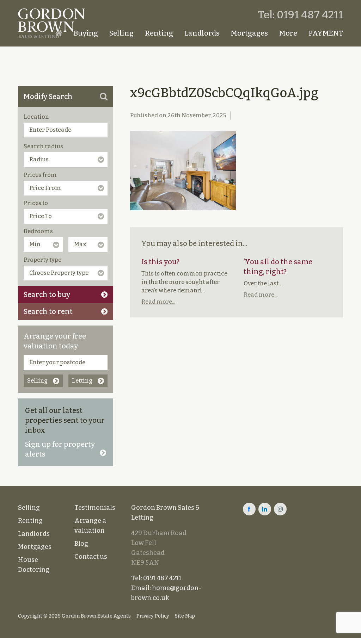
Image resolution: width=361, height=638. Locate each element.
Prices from (40, 175)
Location (36, 116)
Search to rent (48, 311)
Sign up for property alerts (60, 449)
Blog (81, 543)
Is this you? (160, 262)
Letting (82, 380)
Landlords (202, 33)
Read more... (158, 301)
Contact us (90, 556)
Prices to (36, 203)
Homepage (58, 33)
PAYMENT (325, 33)
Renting (159, 33)
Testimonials (94, 508)
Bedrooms (38, 231)
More (288, 33)
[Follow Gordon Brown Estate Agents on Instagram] (280, 509)
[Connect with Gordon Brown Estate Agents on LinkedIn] (264, 509)
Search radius (43, 146)
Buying (86, 33)
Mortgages (249, 33)
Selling (121, 33)
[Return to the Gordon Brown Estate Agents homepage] (51, 23)
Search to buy (47, 294)
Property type (42, 259)
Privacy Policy (152, 616)
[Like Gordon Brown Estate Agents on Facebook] (249, 509)
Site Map (185, 616)
